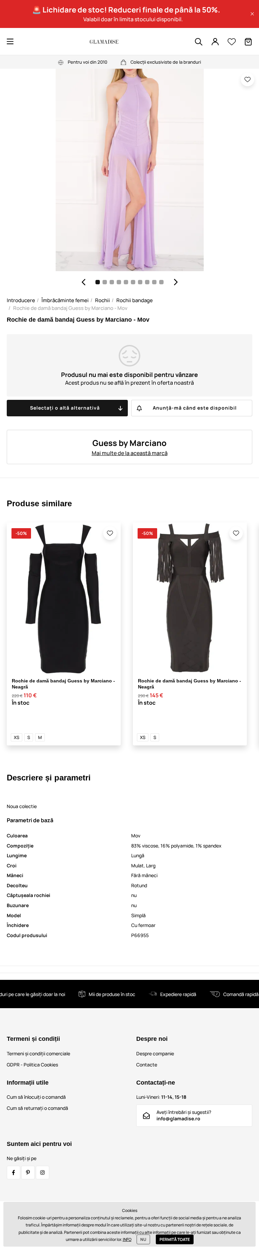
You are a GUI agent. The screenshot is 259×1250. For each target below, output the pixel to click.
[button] (252, 14)
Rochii (102, 300)
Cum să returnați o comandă (37, 1108)
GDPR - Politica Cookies (32, 1064)
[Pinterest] (28, 1172)
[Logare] (215, 42)
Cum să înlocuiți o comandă (36, 1097)
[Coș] (248, 42)
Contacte (146, 1064)
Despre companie (155, 1053)
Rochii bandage (134, 300)
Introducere (21, 300)
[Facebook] (13, 1172)
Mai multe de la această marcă (130, 453)
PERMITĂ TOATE (175, 1239)
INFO (127, 1239)
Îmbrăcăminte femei (65, 300)
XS (16, 737)
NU (143, 1239)
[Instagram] (42, 1172)
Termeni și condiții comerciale (38, 1053)
